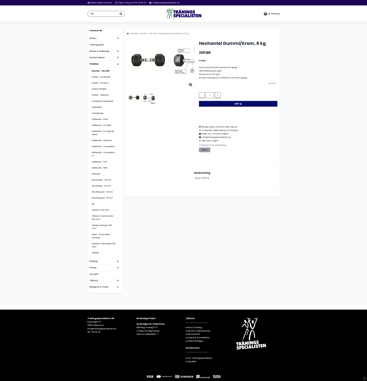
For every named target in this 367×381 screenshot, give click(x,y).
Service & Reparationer (198, 330)
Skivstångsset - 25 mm (102, 191)
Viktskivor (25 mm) (100, 210)
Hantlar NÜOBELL (99, 89)
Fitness (93, 267)
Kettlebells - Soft (99, 161)
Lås (93, 204)
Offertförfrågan (195, 341)
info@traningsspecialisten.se (101, 328)
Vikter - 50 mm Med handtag (101, 236)
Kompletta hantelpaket (102, 101)
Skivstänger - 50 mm (101, 185)
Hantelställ (96, 107)
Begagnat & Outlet (99, 286)
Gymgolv (94, 274)
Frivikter (94, 63)
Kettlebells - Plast (100, 119)
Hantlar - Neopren (100, 83)
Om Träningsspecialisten (199, 358)
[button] (272, 14)
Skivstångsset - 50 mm (102, 198)
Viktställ (95, 252)
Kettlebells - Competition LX (103, 154)
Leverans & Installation (198, 337)
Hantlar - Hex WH (101, 71)
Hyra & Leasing (194, 327)
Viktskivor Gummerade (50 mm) (102, 217)
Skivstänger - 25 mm (101, 179)
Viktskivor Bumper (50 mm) (102, 227)
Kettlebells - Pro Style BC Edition (103, 133)
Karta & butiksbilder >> (148, 334)
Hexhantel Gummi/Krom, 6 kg (174, 33)
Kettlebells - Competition (103, 146)
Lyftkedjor (96, 173)
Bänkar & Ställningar (100, 51)
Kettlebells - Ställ (99, 167)
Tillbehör (94, 280)
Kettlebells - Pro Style (101, 125)
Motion (93, 38)
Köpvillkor (192, 361)
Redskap (94, 261)
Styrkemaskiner (97, 57)
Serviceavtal (193, 334)
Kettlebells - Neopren (102, 140)
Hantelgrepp (98, 113)
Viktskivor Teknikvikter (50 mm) (103, 245)
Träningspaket (97, 44)
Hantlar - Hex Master (101, 77)
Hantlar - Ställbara (100, 95)
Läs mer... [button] (272, 83)
